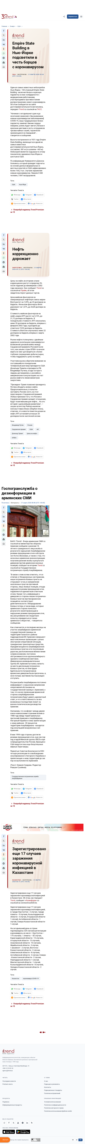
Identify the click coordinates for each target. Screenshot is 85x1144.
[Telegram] (22, 1123)
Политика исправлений (52, 1093)
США (13, 184)
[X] (13, 1123)
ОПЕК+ (14, 438)
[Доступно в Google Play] (23, 1132)
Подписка (5, 1102)
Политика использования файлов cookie (58, 1111)
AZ (77, 1140)
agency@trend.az (7, 1070)
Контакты (47, 1087)
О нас (46, 1081)
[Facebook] (9, 1123)
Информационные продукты (12, 1105)
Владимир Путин (18, 425)
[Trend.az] (9, 16)
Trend (21, 109)
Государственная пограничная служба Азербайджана (25, 777)
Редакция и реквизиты (52, 1084)
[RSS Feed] (32, 1123)
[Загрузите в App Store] (8, 1132)
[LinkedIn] (27, 1123)
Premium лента (7, 1084)
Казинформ (31, 900)
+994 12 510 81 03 (7, 1068)
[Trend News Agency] (8, 1051)
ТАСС (39, 109)
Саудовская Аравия (19, 429)
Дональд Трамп (17, 433)
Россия (29, 425)
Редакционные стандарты (53, 1090)
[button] (4, 31)
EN (73, 1140)
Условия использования (52, 1102)
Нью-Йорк (22, 184)
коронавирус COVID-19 (31, 978)
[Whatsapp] (4, 1123)
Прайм (24, 290)
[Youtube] (18, 1123)
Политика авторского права (54, 1108)
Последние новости (9, 1081)
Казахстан (15, 978)
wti (38, 429)
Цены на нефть (32, 433)
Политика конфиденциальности (55, 1105)
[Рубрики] (81, 16)
